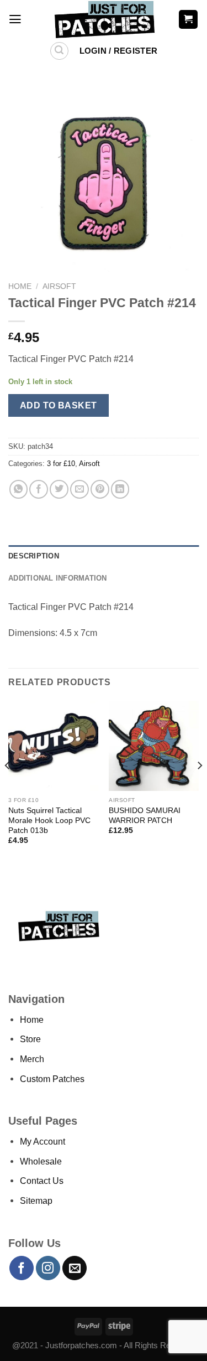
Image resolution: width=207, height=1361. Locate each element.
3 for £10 (61, 463)
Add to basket (58, 405)
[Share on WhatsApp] (18, 489)
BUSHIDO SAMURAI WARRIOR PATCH (145, 815)
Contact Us (41, 1181)
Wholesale (41, 1161)
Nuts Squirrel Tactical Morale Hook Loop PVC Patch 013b (49, 820)
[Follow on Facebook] (21, 1268)
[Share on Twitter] (59, 489)
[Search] (59, 51)
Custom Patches (52, 1079)
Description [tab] (33, 556)
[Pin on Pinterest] (100, 489)
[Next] (199, 787)
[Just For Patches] (103, 19)
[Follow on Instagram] (48, 1268)
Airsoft (59, 286)
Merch (32, 1059)
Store (30, 1039)
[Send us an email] (74, 1268)
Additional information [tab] (57, 578)
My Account (42, 1141)
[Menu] (15, 19)
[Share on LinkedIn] (120, 489)
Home (19, 286)
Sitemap (36, 1200)
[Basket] (188, 19)
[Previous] (7, 787)
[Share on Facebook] (38, 489)
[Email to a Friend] (79, 489)
